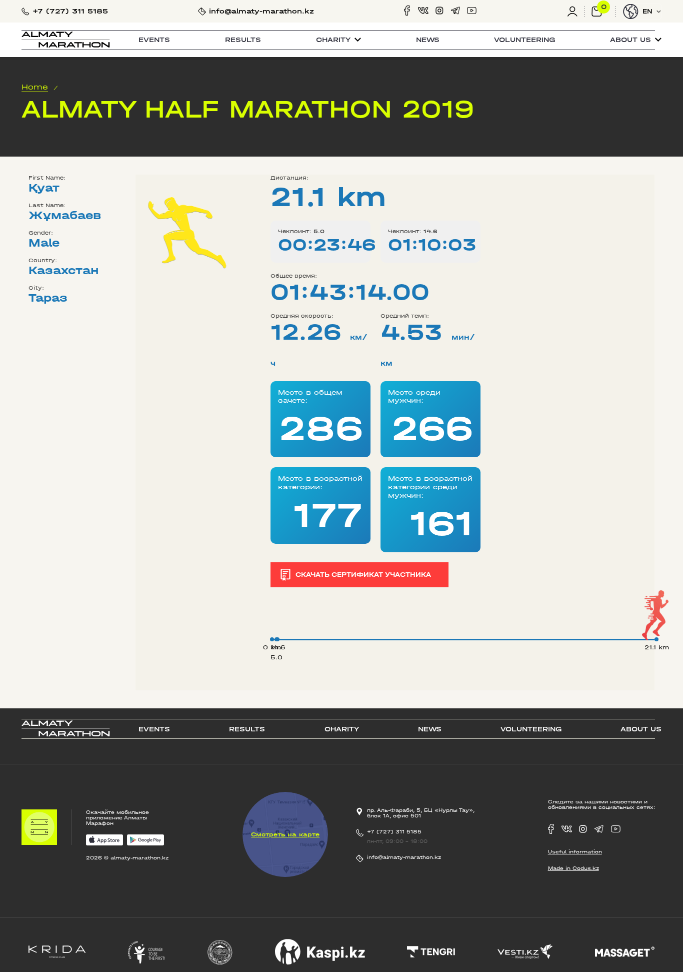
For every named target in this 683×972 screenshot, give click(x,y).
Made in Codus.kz (573, 868)
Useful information (575, 851)
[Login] (575, 11)
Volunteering (524, 40)
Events (154, 40)
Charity (341, 729)
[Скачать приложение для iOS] (105, 840)
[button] (338, 40)
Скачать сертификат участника (363, 574)
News (428, 40)
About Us (641, 729)
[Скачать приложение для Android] (145, 840)
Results (243, 40)
